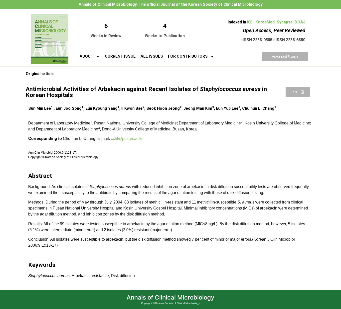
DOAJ (300, 22)
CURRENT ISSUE (120, 56)
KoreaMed (265, 22)
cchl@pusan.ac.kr (127, 138)
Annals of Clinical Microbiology (170, 297)
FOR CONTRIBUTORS (188, 56)
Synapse (285, 22)
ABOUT (86, 56)
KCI (250, 22)
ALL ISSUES (152, 56)
